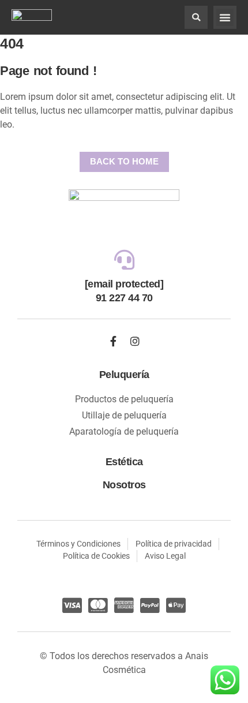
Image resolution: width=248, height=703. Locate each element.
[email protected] (124, 284)
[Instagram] (135, 341)
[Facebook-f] (113, 341)
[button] (196, 17)
